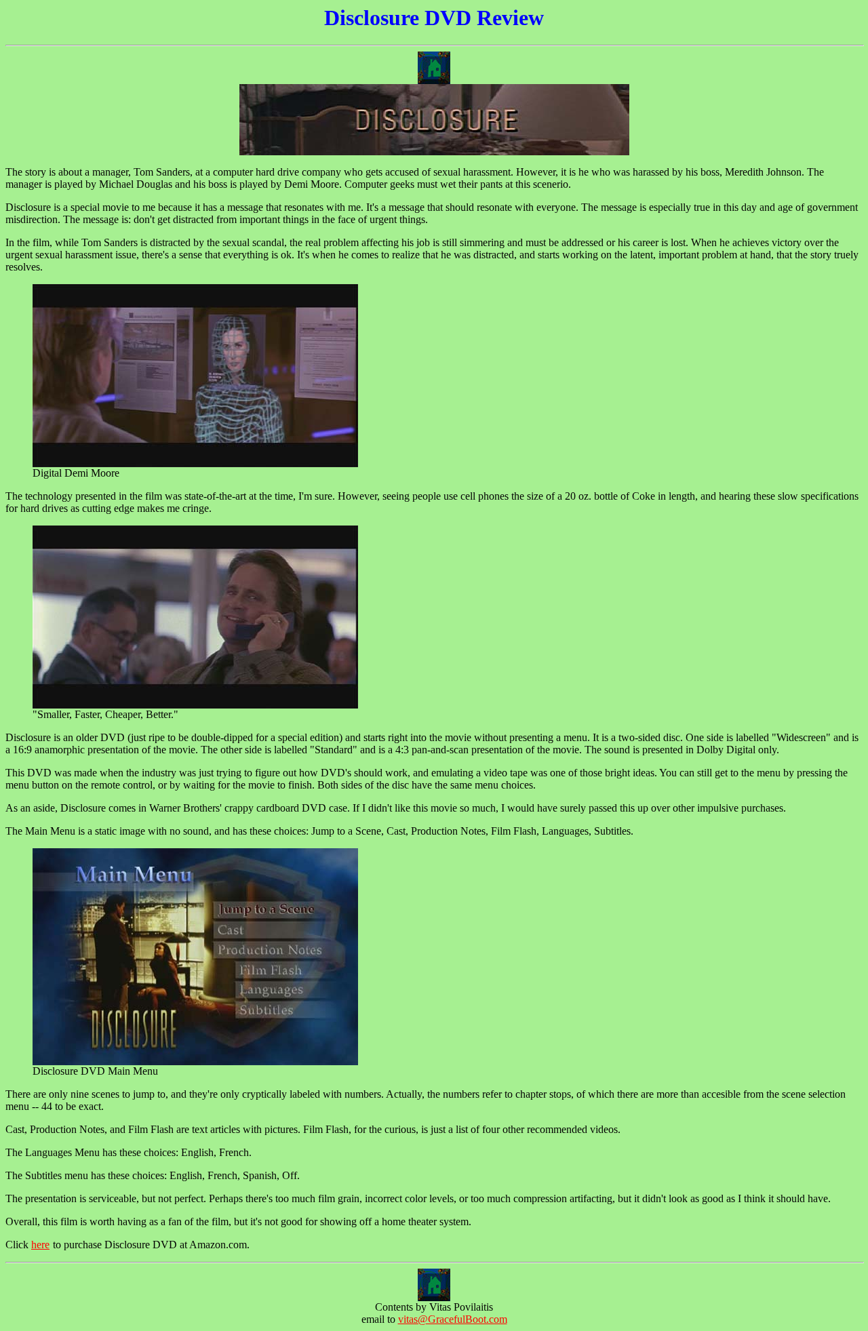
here (40, 1244)
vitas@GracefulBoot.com (452, 1319)
